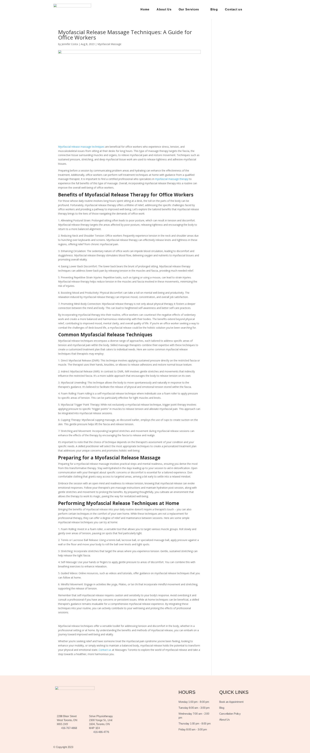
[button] (252, 9)
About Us (164, 9)
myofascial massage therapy (171, 179)
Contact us (233, 9)
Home (144, 9)
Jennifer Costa (70, 44)
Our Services (189, 9)
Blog (214, 9)
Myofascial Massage (109, 44)
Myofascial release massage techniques (81, 146)
